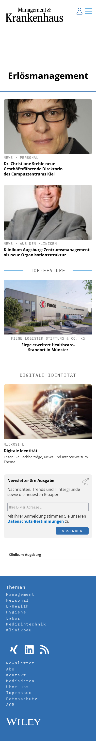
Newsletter (20, 662)
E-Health (17, 606)
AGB (10, 704)
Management (20, 594)
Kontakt (16, 674)
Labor (13, 618)
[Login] (79, 11)
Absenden (72, 530)
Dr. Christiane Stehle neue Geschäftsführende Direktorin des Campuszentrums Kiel (33, 169)
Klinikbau (19, 629)
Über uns (17, 686)
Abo (10, 669)
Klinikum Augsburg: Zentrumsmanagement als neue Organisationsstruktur (47, 252)
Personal (29, 157)
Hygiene (16, 612)
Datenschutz (22, 698)
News (8, 157)
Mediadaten (20, 680)
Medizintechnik (26, 624)
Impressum (19, 692)
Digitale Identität (20, 450)
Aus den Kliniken (38, 243)
